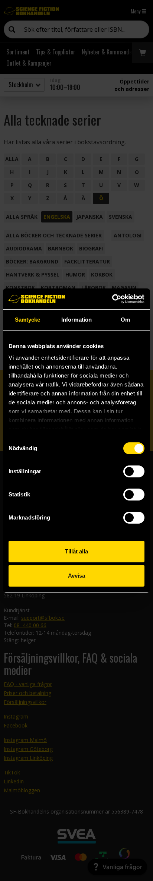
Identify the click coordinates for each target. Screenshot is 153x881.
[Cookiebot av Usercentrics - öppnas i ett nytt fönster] (111, 299)
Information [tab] (76, 319)
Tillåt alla (76, 551)
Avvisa (76, 575)
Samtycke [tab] (27, 319)
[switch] (133, 471)
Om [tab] (125, 319)
